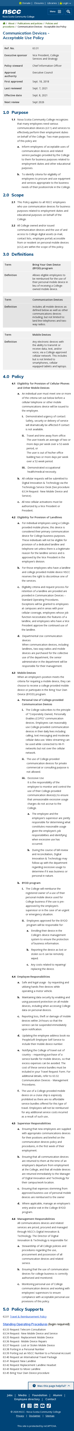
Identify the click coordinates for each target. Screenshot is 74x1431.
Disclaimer (34, 1415)
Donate (26, 3)
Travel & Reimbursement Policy (28, 1316)
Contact (50, 1399)
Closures (39, 3)
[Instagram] (29, 1405)
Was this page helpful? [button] (52, 1386)
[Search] (68, 11)
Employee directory (27, 1399)
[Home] (4, 23)
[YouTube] (42, 1405)
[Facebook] (23, 1405)
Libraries (52, 3)
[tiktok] (49, 1405)
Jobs (10, 1395)
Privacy (20, 1415)
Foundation (39, 1395)
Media (22, 1395)
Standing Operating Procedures (25, 1324)
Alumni (57, 1395)
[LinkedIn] (36, 1405)
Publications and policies (30, 23)
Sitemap (49, 1415)
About (11, 23)
